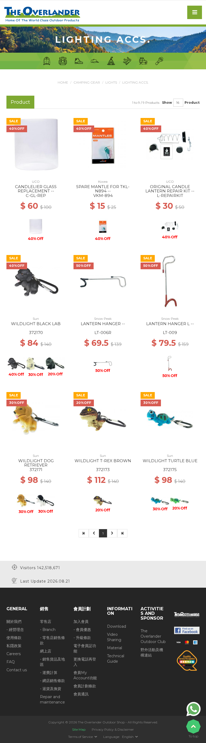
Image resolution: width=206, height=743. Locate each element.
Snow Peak (103, 319)
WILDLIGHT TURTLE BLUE (170, 460)
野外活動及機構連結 (152, 652)
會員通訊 (81, 694)
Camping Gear (86, 82)
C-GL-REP (36, 195)
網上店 (45, 651)
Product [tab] (20, 102)
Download (116, 626)
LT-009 (170, 332)
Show (167, 102)
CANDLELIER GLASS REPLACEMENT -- (36, 189)
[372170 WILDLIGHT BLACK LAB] (36, 281)
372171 (36, 469)
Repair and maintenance (52, 699)
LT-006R (102, 332)
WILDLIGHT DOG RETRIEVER (36, 463)
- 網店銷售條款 (52, 680)
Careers (13, 653)
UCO (36, 182)
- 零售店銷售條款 (52, 640)
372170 (36, 332)
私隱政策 (13, 645)
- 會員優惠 (82, 629)
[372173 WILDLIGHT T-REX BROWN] (103, 418)
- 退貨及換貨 (50, 688)
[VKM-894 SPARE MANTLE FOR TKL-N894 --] (103, 144)
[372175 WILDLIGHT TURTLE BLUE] (170, 418)
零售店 (45, 621)
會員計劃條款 (84, 686)
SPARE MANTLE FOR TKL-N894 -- (103, 189)
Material (114, 647)
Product (192, 102)
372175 (170, 469)
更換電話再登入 (84, 662)
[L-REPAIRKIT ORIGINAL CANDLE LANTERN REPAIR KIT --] (170, 144)
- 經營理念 (15, 629)
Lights (111, 82)
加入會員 (81, 621)
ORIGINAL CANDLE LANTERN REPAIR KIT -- (169, 189)
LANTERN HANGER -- (103, 323)
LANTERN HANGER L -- (170, 323)
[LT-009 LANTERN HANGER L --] (170, 281)
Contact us (16, 669)
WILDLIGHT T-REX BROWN (103, 460)
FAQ (10, 661)
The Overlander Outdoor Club (153, 636)
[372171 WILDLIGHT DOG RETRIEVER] (36, 418)
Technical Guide (115, 659)
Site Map (79, 729)
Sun (36, 319)
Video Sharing (114, 637)
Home (63, 82)
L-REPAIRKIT (170, 195)
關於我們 (13, 621)
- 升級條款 (82, 637)
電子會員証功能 (84, 648)
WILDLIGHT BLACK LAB (36, 323)
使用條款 (13, 637)
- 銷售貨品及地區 (52, 662)
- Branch (48, 629)
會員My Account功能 (85, 675)
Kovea (103, 182)
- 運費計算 (48, 672)
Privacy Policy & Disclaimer (113, 729)
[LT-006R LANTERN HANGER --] (103, 281)
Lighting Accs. (135, 82)
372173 (103, 469)
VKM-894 (103, 195)
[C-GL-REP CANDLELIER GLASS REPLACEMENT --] (36, 144)
